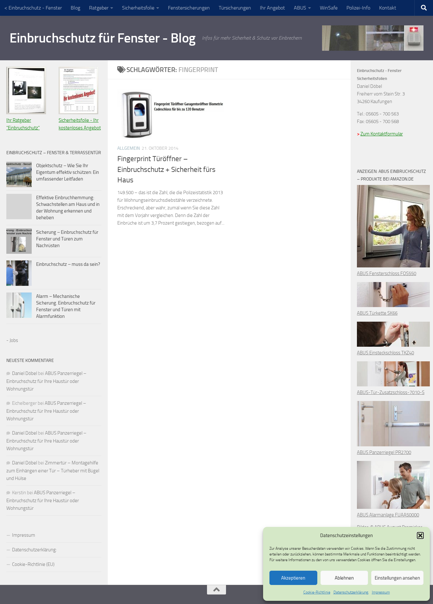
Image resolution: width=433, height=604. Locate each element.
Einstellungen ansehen (397, 578)
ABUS (300, 8)
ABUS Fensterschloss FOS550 (386, 273)
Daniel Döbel (24, 373)
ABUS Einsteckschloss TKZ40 (385, 353)
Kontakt (387, 8)
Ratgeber (98, 8)
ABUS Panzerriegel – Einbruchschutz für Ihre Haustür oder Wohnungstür (46, 381)
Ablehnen (344, 578)
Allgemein (128, 148)
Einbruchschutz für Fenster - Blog (103, 38)
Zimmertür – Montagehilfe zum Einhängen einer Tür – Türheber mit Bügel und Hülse (52, 470)
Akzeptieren (293, 578)
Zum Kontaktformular (381, 134)
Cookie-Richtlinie (316, 592)
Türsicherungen (235, 8)
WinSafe (329, 8)
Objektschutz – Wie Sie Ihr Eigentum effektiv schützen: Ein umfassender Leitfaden (67, 172)
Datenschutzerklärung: (351, 592)
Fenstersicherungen (189, 8)
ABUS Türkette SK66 (377, 313)
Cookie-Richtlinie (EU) (33, 564)
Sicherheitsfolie (138, 8)
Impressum (381, 592)
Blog (75, 8)
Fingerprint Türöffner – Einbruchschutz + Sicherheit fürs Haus (166, 169)
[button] (420, 535)
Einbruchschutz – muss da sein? (68, 264)
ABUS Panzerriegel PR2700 (384, 452)
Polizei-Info (358, 8)
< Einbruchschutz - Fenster (33, 8)
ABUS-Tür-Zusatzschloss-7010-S (390, 392)
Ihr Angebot (272, 8)
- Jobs (12, 340)
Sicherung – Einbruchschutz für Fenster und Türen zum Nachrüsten (67, 238)
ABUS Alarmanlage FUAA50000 (388, 515)
